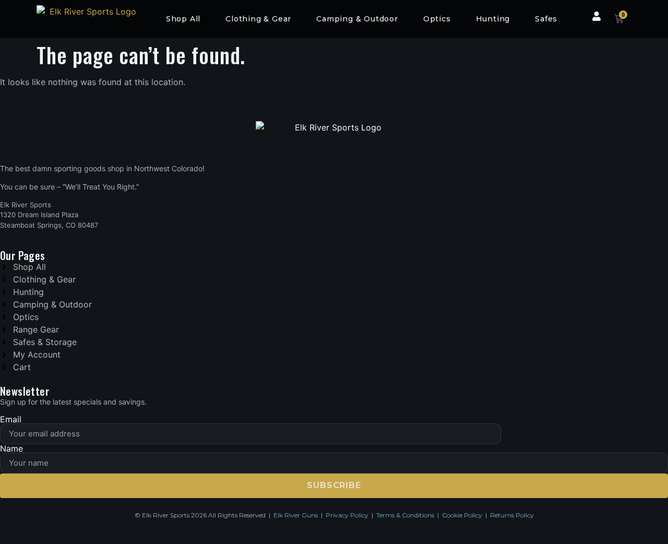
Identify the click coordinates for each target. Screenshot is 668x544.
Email (10, 419)
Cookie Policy (462, 515)
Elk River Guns (295, 515)
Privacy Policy (347, 515)
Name (11, 448)
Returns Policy (512, 515)
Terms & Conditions (405, 515)
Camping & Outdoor (357, 18)
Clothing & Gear (258, 18)
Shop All (183, 18)
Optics (437, 18)
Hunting (493, 18)
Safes (546, 18)
